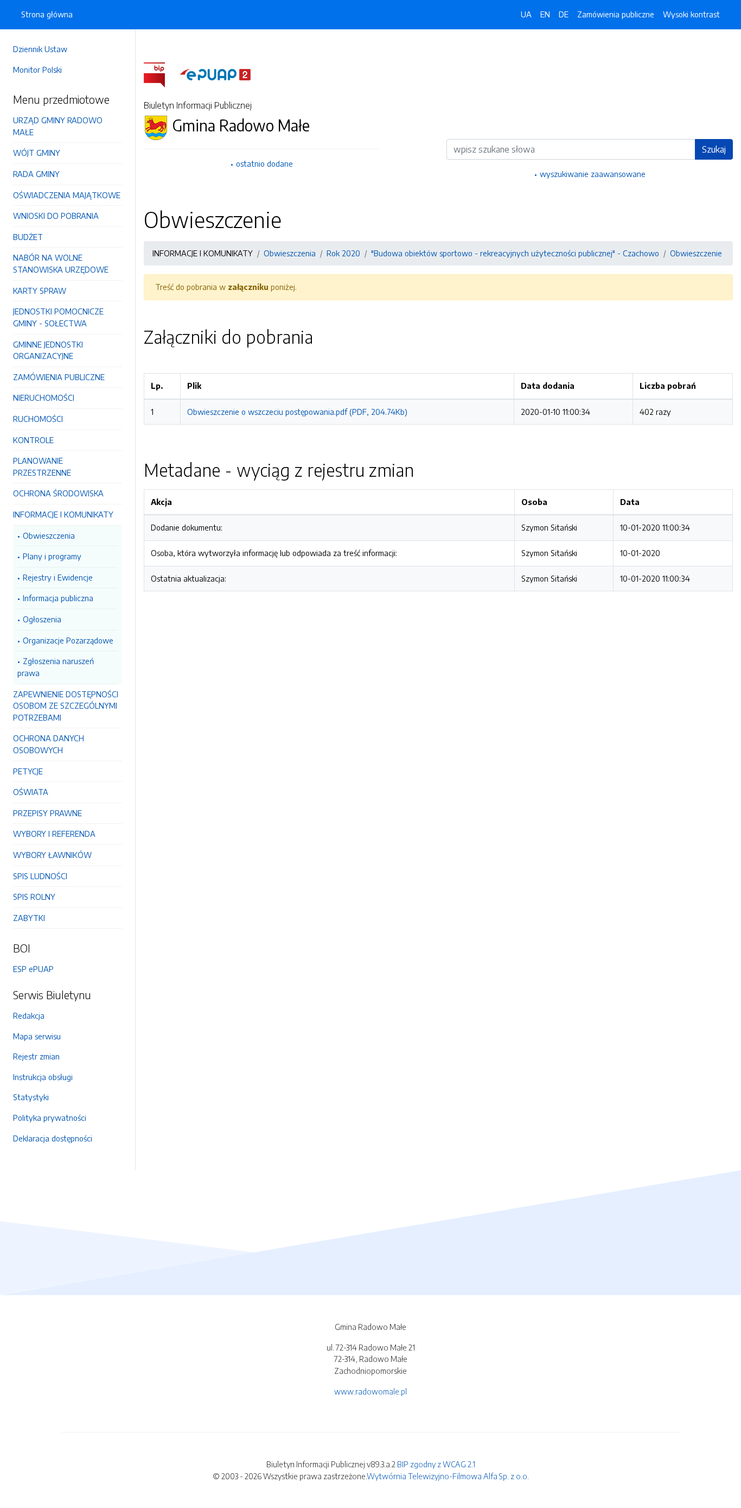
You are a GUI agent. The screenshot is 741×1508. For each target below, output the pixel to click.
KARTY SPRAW (39, 290)
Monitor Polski (37, 69)
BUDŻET (28, 237)
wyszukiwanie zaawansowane (593, 174)
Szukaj (714, 149)
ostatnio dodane (264, 163)
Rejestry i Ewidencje (58, 577)
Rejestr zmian (36, 1056)
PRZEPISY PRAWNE (47, 813)
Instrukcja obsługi (43, 1077)
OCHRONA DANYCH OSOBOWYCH (48, 744)
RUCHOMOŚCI (38, 419)
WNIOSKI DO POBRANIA (56, 215)
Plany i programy (52, 556)
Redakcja (28, 1015)
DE (563, 14)
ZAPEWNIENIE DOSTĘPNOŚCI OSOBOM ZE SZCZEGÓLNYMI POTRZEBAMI (65, 705)
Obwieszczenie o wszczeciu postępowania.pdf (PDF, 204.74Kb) (297, 412)
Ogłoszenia (42, 619)
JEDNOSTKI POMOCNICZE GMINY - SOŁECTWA (58, 317)
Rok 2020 (343, 253)
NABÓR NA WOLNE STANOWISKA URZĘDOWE (60, 263)
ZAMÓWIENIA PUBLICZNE (59, 377)
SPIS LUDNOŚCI (40, 876)
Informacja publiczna (58, 598)
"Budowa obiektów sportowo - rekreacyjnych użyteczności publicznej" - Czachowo (515, 253)
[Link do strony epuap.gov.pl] (215, 74)
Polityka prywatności (49, 1117)
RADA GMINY (36, 174)
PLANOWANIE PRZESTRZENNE (42, 466)
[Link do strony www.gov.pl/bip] (161, 74)
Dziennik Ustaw (40, 49)
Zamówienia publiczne (615, 14)
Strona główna (47, 14)
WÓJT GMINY (36, 152)
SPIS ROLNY (34, 896)
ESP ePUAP (33, 969)
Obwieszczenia (49, 535)
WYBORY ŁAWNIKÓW (52, 855)
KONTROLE (33, 440)
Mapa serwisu (37, 1036)
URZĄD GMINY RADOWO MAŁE (58, 126)
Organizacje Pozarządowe (68, 640)
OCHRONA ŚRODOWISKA (58, 493)
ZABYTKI (29, 918)
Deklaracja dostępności (52, 1138)
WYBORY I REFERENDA (54, 833)
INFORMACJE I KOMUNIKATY (63, 514)
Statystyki (31, 1097)
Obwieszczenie (696, 253)
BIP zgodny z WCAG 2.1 (436, 1464)
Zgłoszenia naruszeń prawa (55, 667)
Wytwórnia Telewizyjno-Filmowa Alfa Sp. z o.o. (448, 1476)
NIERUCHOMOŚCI (43, 397)
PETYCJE (28, 771)
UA (526, 14)
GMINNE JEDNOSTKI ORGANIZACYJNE (48, 350)
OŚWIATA (30, 792)
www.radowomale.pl (370, 1391)
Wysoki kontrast (691, 14)
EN (545, 14)
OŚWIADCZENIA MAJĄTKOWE (66, 195)
